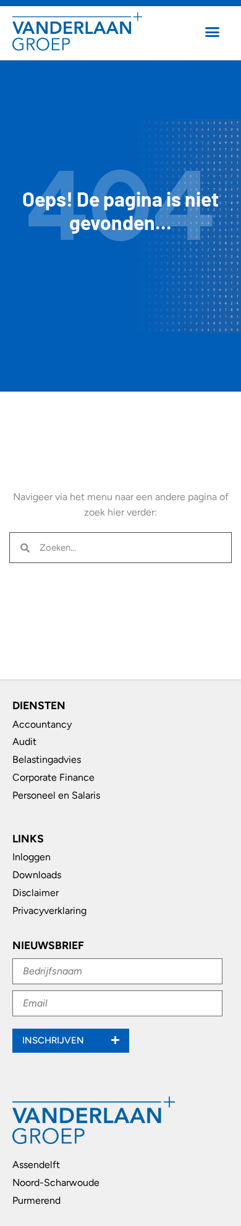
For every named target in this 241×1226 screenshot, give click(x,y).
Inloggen (31, 857)
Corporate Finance (53, 777)
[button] (212, 31)
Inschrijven (54, 1040)
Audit (24, 741)
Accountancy (42, 724)
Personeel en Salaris (56, 795)
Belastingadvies (46, 759)
